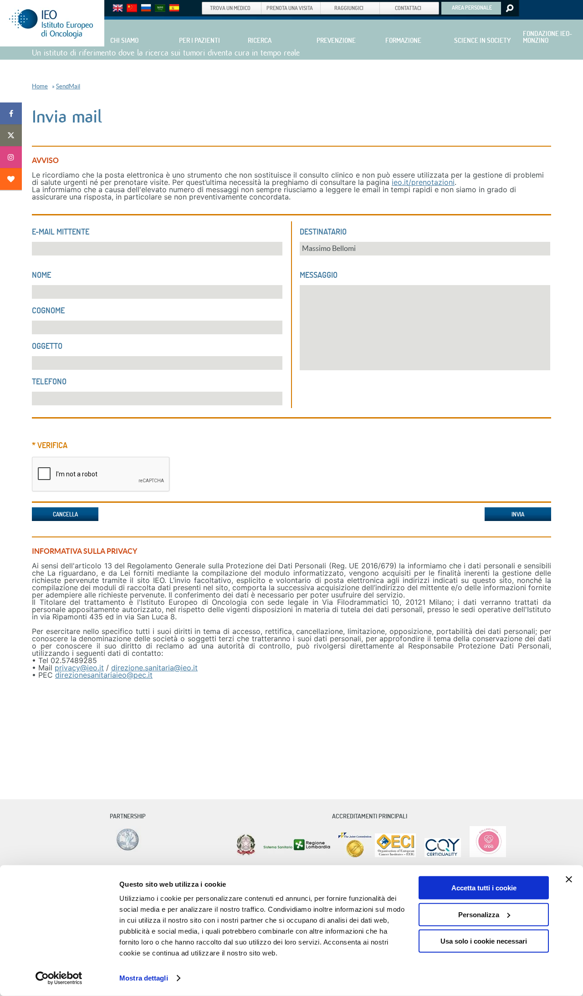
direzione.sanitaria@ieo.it (154, 667)
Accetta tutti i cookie (484, 888)
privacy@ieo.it (79, 667)
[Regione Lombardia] (298, 855)
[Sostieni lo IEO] (11, 179)
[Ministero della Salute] (246, 855)
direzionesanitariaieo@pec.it (104, 674)
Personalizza (478, 914)
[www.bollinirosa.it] (484, 855)
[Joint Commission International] (355, 855)
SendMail (68, 86)
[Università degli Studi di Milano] (126, 850)
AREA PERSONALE (472, 7)
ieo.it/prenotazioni (423, 182)
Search (509, 8)
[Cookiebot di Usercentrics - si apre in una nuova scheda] (59, 978)
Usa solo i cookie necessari (483, 941)
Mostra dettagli (143, 978)
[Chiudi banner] (569, 879)
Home (40, 86)
